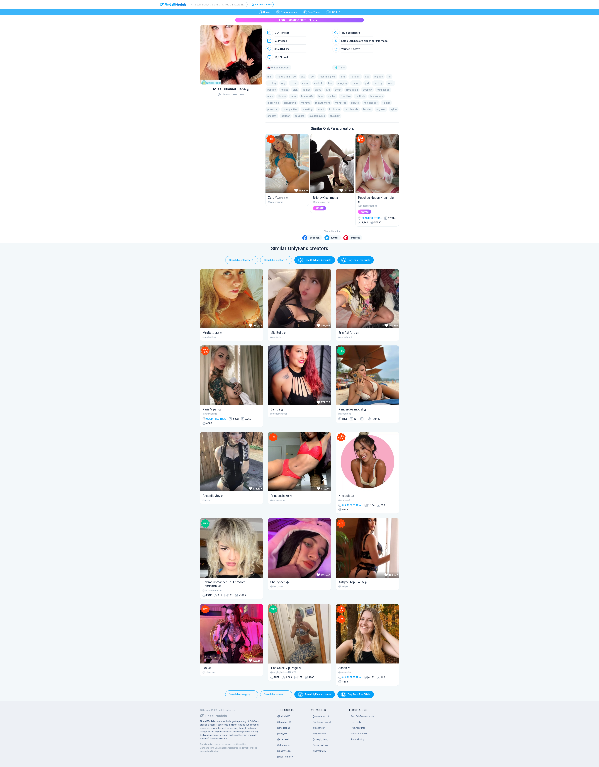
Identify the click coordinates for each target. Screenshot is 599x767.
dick (295, 89)
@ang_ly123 (283, 733)
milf (269, 76)
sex (303, 76)
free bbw (346, 96)
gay (283, 83)
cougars (299, 115)
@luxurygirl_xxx (320, 745)
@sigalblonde (319, 733)
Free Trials (313, 12)
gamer (306, 89)
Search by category (239, 260)
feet (312, 76)
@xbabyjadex (283, 745)
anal (343, 76)
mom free (340, 102)
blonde (282, 96)
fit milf (386, 102)
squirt (321, 109)
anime (305, 83)
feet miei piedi (327, 76)
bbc (330, 83)
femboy (271, 83)
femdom (355, 76)
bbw (320, 96)
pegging (342, 83)
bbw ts (355, 102)
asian (338, 89)
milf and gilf (371, 102)
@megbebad (283, 728)
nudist (284, 89)
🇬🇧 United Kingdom (278, 67)
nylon (393, 109)
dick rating (290, 102)
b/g (328, 89)
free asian (352, 89)
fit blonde (334, 109)
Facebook (314, 237)
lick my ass (376, 96)
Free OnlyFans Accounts (318, 260)
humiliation (383, 89)
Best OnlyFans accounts (362, 716)
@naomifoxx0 (284, 751)
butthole (360, 96)
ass (367, 76)
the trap (378, 83)
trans (390, 83)
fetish (293, 83)
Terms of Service (359, 733)
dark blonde (351, 109)
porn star (272, 109)
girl (367, 83)
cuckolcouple (317, 115)
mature (356, 83)
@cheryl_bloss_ (320, 739)
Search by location (274, 260)
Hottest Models (263, 4)
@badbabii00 (283, 716)
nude (270, 96)
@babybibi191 (284, 722)
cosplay (367, 89)
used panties (290, 109)
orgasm (380, 109)
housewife (307, 96)
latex (293, 96)
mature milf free (286, 76)
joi (389, 76)
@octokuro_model (322, 722)
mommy (305, 102)
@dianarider (319, 728)
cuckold (318, 83)
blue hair (335, 115)
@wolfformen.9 (285, 756)
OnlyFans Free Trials (359, 260)
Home (266, 12)
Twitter (334, 237)
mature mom (322, 102)
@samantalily (319, 751)
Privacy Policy (357, 739)
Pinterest (355, 237)
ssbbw (332, 96)
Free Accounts (289, 12)
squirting (307, 109)
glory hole (273, 102)
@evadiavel (283, 739)
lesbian (367, 109)
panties (271, 89)
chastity (271, 115)
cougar (285, 115)
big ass (378, 76)
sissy (318, 89)
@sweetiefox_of (321, 716)
